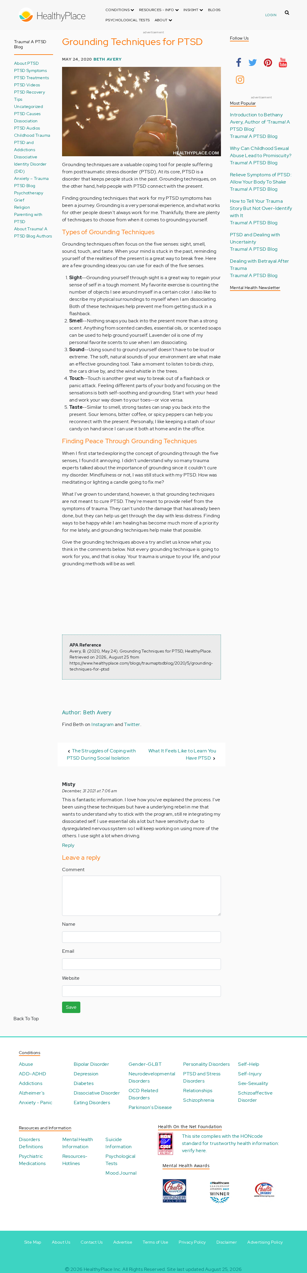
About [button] (161, 20)
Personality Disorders (206, 1064)
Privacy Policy (192, 1242)
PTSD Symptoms (30, 70)
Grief (19, 200)
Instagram (102, 724)
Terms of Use (155, 1242)
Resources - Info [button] (157, 9)
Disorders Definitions (31, 1143)
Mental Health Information (77, 1143)
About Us (61, 1242)
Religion (22, 207)
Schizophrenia (198, 1100)
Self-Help (248, 1064)
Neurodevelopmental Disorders (152, 1077)
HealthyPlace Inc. (102, 1269)
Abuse (26, 1064)
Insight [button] (191, 9)
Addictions (30, 1083)
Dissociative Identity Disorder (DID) (30, 164)
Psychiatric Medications (32, 1160)
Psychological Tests (128, 20)
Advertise (123, 1242)
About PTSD (26, 63)
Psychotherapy (28, 193)
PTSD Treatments (31, 77)
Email (68, 951)
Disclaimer (226, 1242)
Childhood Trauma (32, 135)
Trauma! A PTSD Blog (254, 136)
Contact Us (92, 1242)
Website (71, 978)
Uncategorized (28, 106)
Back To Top (26, 1018)
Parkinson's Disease (150, 1107)
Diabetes (84, 1083)
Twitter (132, 724)
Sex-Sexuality (253, 1083)
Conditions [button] (118, 9)
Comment (73, 869)
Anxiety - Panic (35, 1102)
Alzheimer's (31, 1093)
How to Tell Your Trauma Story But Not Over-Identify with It (261, 208)
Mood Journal (121, 1173)
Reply (68, 845)
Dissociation (26, 121)
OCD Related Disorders (143, 1094)
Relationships (197, 1090)
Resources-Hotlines (75, 1160)
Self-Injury (249, 1074)
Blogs (214, 9)
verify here (194, 1150)
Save (71, 1007)
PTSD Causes (27, 113)
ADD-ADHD (32, 1074)
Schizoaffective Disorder (255, 1096)
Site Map (32, 1242)
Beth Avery (108, 59)
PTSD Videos (27, 85)
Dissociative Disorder (97, 1093)
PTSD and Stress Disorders (201, 1077)
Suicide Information (119, 1143)
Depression (86, 1074)
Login (270, 15)
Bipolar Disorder (91, 1064)
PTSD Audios (27, 128)
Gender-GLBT (145, 1064)
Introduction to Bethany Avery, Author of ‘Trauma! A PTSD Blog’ (260, 122)
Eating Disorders (92, 1102)
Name (69, 924)
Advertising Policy (265, 1242)
